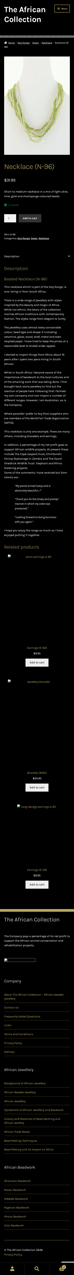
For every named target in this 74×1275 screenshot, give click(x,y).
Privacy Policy (13, 1043)
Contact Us (11, 1007)
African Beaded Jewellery (20, 1092)
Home (11, 42)
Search (37, 1269)
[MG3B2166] (37, 105)
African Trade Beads (17, 1131)
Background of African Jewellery (24, 1083)
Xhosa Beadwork (15, 1216)
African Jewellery (15, 1101)
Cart (57, 1265)
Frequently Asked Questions (22, 1016)
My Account (12, 1269)
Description (11, 256)
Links (7, 1025)
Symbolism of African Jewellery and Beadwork (34, 1110)
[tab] (37, 256)
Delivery (9, 1052)
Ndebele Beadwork (16, 1198)
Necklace (47, 42)
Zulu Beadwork (14, 1225)
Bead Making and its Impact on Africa (29, 1149)
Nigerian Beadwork (16, 1207)
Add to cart (30, 218)
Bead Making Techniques (20, 1140)
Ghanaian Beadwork (17, 1181)
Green (35, 42)
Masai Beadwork (15, 1190)
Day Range (24, 42)
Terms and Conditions (18, 1034)
